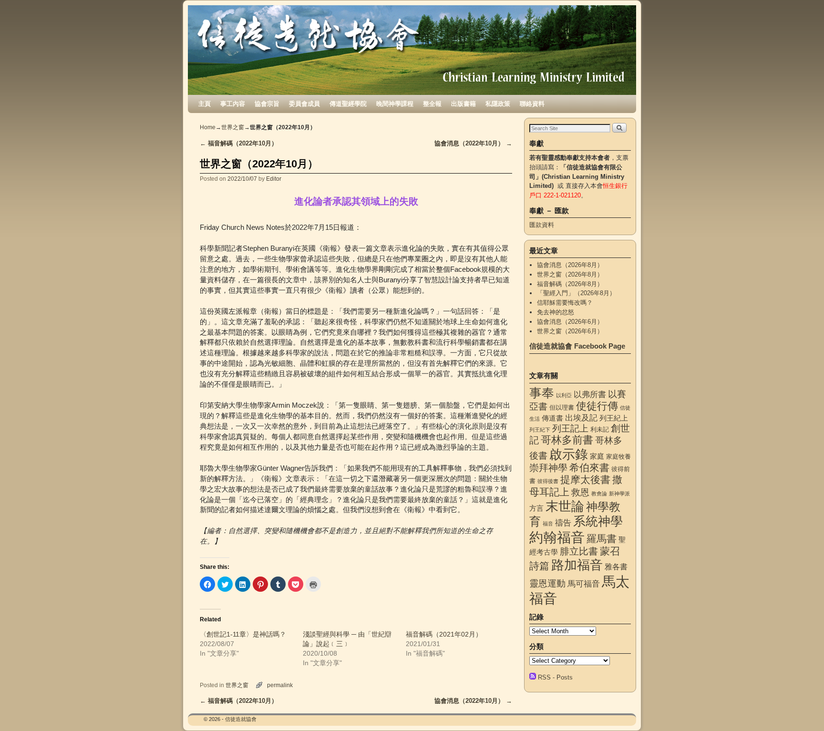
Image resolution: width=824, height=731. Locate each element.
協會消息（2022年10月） (473, 143)
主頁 (204, 103)
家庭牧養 (618, 456)
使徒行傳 (597, 406)
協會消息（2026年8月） (570, 264)
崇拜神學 (548, 468)
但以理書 (561, 407)
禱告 (563, 522)
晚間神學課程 (394, 103)
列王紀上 (613, 418)
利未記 (599, 429)
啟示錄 (568, 454)
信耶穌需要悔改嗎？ (565, 302)
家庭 (597, 456)
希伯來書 (589, 467)
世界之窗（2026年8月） (570, 274)
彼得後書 (547, 481)
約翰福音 (557, 537)
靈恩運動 (547, 583)
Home (208, 127)
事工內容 (232, 103)
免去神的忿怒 (555, 312)
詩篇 (539, 565)
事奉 (541, 393)
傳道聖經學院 (348, 103)
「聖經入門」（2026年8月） (576, 293)
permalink (280, 685)
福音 (548, 523)
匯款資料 (541, 224)
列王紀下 (539, 429)
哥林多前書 (567, 440)
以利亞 (564, 395)
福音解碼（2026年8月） (570, 284)
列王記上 (570, 428)
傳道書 (552, 418)
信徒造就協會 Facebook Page (577, 346)
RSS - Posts (555, 677)
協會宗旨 (267, 103)
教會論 (599, 493)
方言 (536, 508)
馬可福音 (583, 583)
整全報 (432, 103)
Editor (273, 178)
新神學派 (619, 493)
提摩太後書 (585, 479)
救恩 (580, 492)
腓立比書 (579, 551)
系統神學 (598, 521)
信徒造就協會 (241, 719)
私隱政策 (497, 103)
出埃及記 (581, 417)
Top (801, 708)
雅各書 (616, 566)
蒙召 (610, 551)
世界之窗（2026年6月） (570, 331)
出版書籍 (463, 103)
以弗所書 (590, 394)
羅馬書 (602, 539)
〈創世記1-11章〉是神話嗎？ (243, 634)
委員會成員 (304, 103)
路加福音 (577, 564)
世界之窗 (232, 127)
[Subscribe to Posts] (532, 677)
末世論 (565, 506)
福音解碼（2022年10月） (239, 143)
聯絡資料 (532, 103)
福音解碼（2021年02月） (444, 634)
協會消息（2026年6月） (570, 321)
